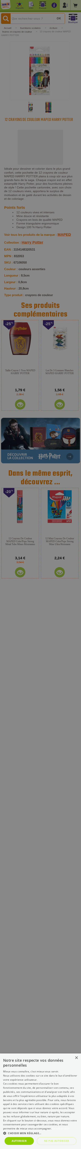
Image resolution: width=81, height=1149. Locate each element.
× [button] (76, 1057)
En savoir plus (60, 1128)
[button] (40, 1133)
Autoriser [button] (19, 1141)
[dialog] (40, 1101)
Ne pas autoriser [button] (56, 1141)
